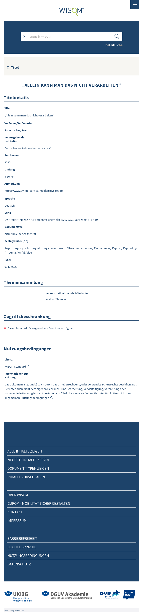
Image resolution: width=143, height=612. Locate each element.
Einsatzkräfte (58, 248)
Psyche (116, 248)
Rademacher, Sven (16, 130)
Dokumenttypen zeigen (28, 468)
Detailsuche (113, 45)
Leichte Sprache (21, 547)
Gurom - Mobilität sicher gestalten (38, 503)
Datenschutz (19, 564)
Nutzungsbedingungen (28, 555)
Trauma (11, 252)
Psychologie (130, 248)
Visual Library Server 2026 (14, 611)
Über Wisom (17, 494)
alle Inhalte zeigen (24, 451)
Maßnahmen (102, 248)
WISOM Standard (15, 366)
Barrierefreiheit (22, 538)
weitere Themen (56, 299)
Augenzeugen (13, 248)
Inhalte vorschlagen (26, 477)
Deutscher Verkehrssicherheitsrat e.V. (27, 148)
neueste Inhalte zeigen (28, 459)
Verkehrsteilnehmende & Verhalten (67, 293)
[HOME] (71, 12)
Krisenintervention (80, 248)
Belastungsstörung (35, 248)
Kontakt (15, 512)
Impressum (17, 520)
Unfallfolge (25, 252)
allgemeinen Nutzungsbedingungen (26, 398)
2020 (7, 162)
